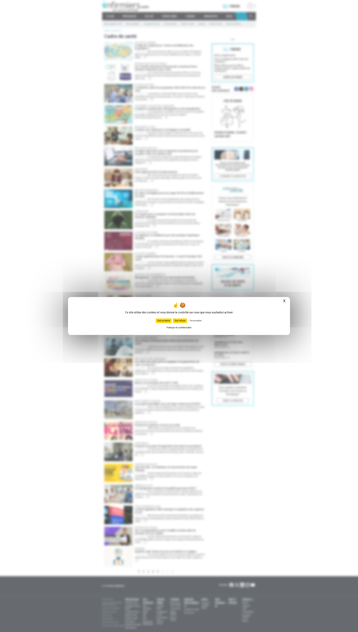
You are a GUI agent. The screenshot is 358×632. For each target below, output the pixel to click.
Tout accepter (163, 321)
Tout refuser (180, 321)
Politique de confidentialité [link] (179, 328)
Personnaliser (196, 321)
